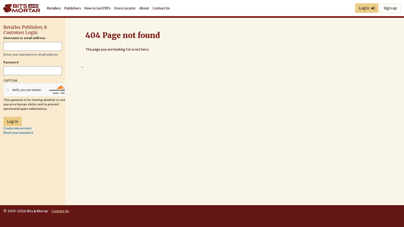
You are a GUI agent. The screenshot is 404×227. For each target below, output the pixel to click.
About (144, 8)
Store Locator (125, 8)
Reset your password (18, 133)
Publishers (72, 8)
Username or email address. (24, 38)
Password (10, 62)
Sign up (390, 8)
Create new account (17, 128)
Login (364, 8)
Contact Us (161, 8)
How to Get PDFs (97, 8)
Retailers (54, 8)
